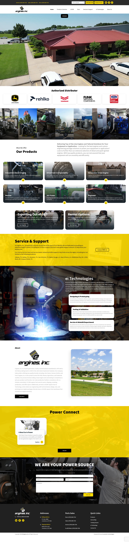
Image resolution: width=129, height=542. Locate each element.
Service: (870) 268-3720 (21, 2)
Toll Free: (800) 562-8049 (23, 516)
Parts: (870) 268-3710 (44, 2)
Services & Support (88, 9)
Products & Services (62, 9)
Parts (78, 9)
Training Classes (94, 522)
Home (52, 9)
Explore (37, 442)
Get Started (22, 225)
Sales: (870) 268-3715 (33, 2)
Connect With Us (102, 250)
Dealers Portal (98, 2)
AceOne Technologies (109, 534)
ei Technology (94, 525)
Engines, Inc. (26, 534)
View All (64, 450)
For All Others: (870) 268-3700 (72, 528)
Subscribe (88, 494)
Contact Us (93, 528)
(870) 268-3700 (89, 2)
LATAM (72, 9)
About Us (109, 9)
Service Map (93, 520)
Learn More (21, 396)
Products (93, 517)
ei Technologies (100, 9)
